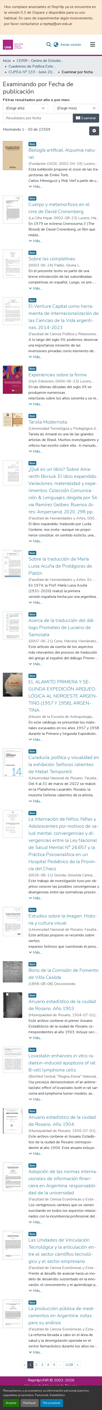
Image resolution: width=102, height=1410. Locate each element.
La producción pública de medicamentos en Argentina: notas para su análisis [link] (61, 1315)
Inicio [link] (7, 60)
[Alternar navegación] (92, 44)
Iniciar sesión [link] (70, 44)
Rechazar (29, 1403)
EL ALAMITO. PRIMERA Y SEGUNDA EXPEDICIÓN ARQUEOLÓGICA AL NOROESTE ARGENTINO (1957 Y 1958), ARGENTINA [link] (62, 696)
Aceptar (11, 1403)
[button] (13, 44)
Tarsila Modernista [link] (47, 422)
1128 (69, 1365)
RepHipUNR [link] (38, 1380)
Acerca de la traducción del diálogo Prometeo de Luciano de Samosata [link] (61, 627)
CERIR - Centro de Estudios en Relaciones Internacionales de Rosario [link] (40, 60)
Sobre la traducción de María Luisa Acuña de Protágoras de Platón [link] (60, 566)
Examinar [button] (88, 118)
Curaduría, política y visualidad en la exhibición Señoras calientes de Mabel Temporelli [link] (63, 764)
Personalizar (51, 1403)
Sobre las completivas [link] (51, 259)
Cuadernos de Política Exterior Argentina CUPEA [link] (32, 66)
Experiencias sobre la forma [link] (57, 375)
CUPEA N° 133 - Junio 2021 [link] (32, 72)
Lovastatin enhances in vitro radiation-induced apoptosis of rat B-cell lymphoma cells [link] (62, 1063)
